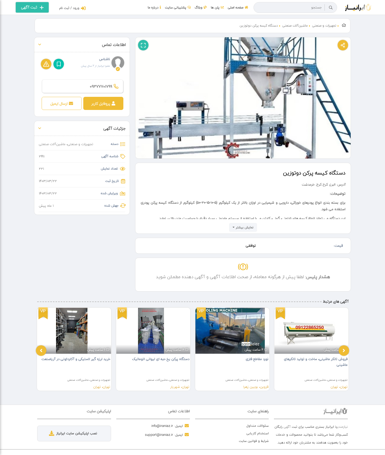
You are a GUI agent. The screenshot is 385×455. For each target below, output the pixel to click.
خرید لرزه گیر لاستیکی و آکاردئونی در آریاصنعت (75, 359)
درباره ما (153, 7)
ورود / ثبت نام (69, 8)
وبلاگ (198, 7)
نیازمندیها (341, 427)
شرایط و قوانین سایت (254, 441)
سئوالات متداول (257, 425)
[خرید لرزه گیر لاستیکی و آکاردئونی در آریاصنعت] (74, 331)
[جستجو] (331, 7)
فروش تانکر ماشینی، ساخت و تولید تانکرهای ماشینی (316, 362)
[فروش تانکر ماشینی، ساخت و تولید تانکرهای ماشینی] (311, 331)
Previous (41, 350)
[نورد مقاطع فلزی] (232, 331)
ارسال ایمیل (59, 103)
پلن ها (215, 7)
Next (344, 350)
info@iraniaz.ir (162, 426)
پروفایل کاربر (100, 103)
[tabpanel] (74, 349)
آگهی (287, 427)
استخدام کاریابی (257, 433)
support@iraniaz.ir (159, 435)
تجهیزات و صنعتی (324, 25)
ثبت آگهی (29, 7)
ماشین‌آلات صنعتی (295, 25)
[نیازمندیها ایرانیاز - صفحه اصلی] (358, 7)
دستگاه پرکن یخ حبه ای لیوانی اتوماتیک (160, 359)
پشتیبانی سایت (175, 7)
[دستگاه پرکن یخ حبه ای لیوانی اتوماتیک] (153, 331)
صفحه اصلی (235, 7)
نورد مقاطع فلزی (257, 359)
